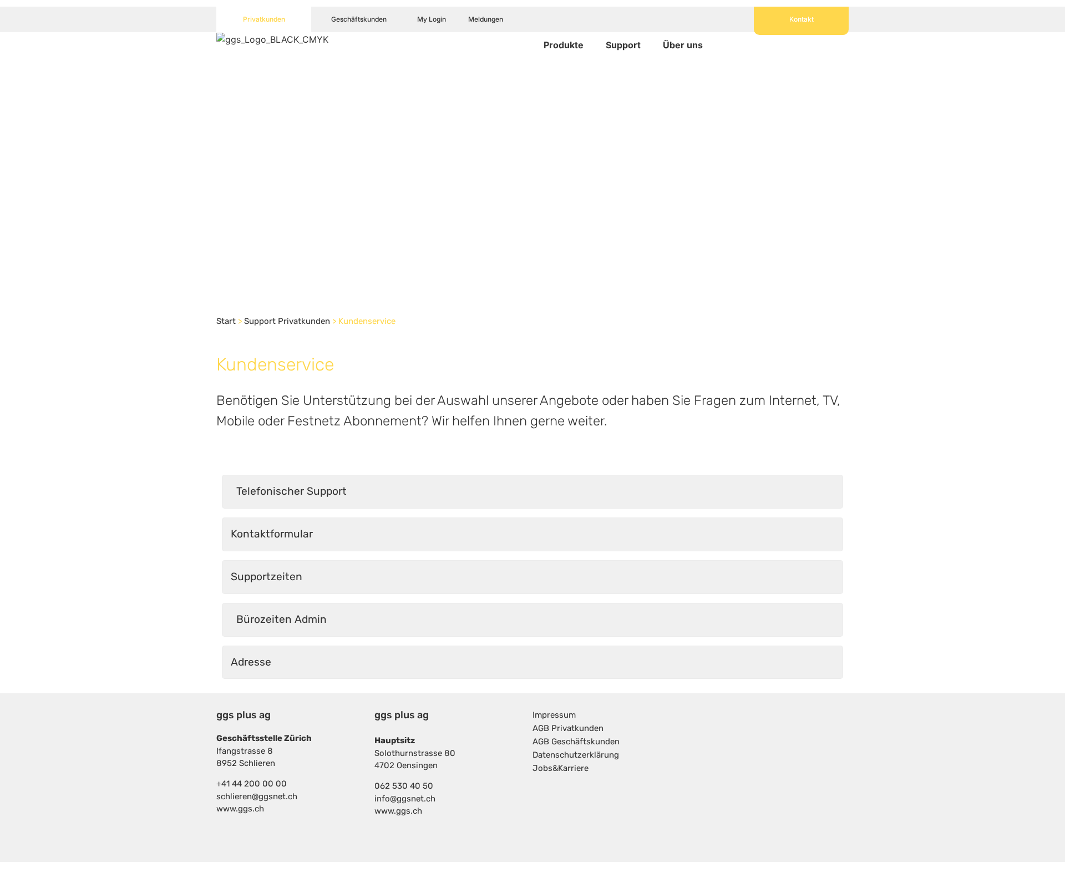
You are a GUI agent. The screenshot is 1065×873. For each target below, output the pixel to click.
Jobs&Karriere (560, 768)
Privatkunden (264, 19)
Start (226, 321)
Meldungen (485, 19)
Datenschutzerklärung (575, 755)
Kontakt (801, 19)
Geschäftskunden (359, 19)
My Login (431, 19)
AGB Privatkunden (568, 728)
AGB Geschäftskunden (576, 742)
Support (623, 44)
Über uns (683, 44)
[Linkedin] (823, 729)
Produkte (564, 44)
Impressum (554, 715)
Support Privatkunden (287, 321)
